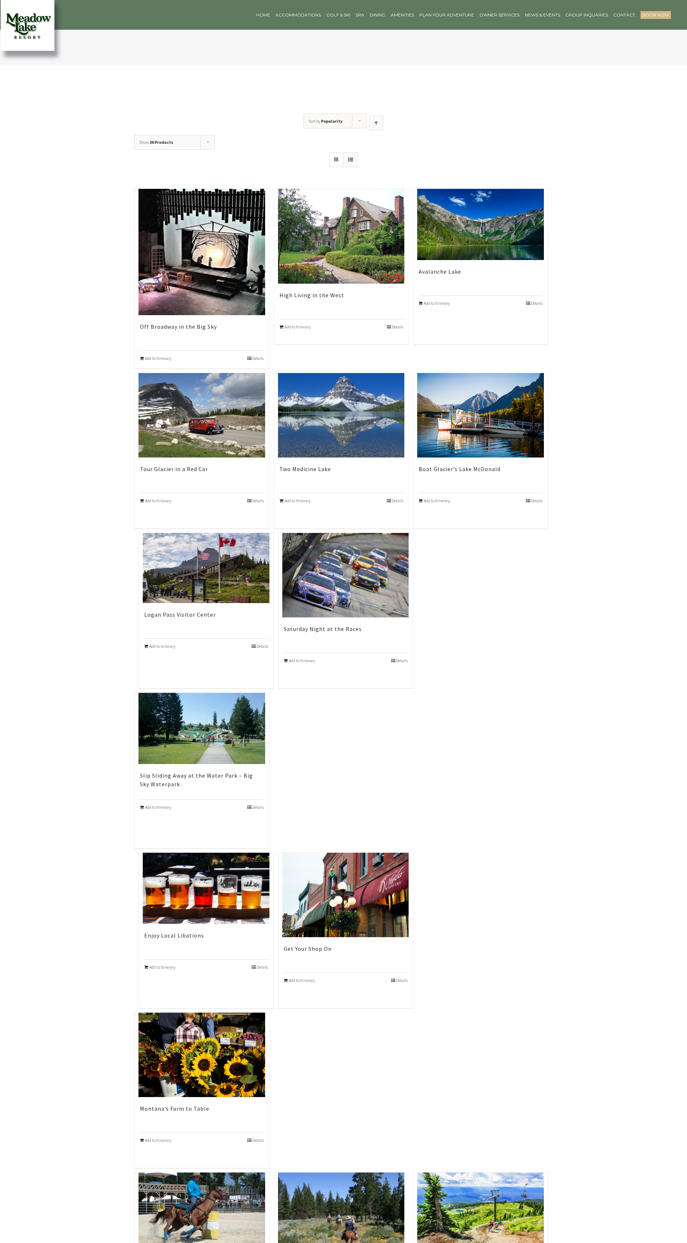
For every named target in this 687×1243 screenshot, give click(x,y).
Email (248, 605)
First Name (256, 640)
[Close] (448, 512)
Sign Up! (343, 712)
